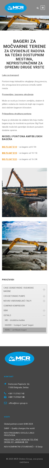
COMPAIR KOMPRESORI (14, 305)
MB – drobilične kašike (15, 320)
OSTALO (7, 315)
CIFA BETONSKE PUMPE (14, 296)
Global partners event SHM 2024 (18, 424)
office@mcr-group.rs (18, 403)
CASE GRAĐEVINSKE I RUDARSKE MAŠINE (19, 290)
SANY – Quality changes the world (19, 428)
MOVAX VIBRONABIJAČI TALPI (17, 301)
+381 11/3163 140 (16, 393)
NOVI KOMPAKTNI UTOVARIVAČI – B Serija (23, 446)
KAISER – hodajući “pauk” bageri (19, 325)
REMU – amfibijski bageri (16, 330)
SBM (6, 310)
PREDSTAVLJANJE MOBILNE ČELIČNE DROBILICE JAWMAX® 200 (21, 441)
